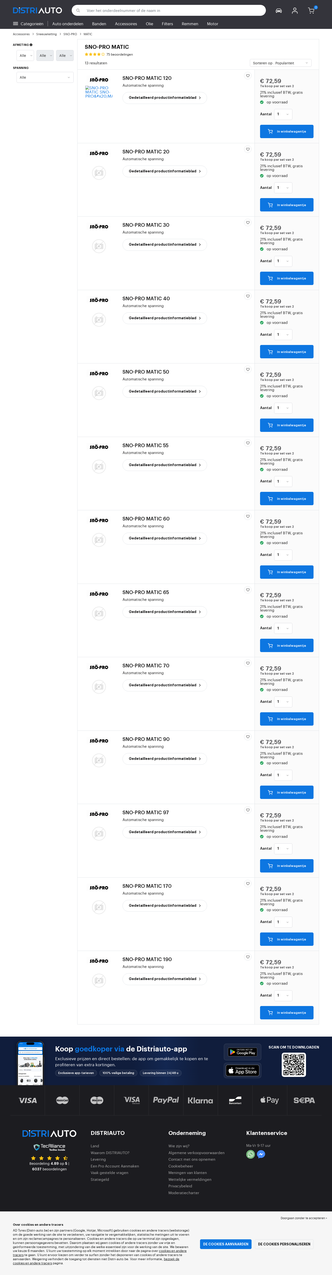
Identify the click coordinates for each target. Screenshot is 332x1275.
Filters (167, 23)
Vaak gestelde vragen (109, 1172)
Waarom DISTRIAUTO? (110, 1152)
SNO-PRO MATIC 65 (145, 592)
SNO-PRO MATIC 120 (147, 78)
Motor (212, 23)
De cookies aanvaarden (225, 1244)
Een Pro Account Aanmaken (115, 1165)
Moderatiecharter (183, 1192)
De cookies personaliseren (284, 1244)
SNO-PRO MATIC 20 (145, 152)
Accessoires (126, 23)
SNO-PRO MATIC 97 (145, 812)
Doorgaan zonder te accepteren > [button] (304, 1218)
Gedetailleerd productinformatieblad (163, 97)
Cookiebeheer (180, 1165)
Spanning (21, 68)
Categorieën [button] (32, 23)
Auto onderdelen (67, 23)
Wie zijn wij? (179, 1145)
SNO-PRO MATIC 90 (146, 739)
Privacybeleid (180, 1185)
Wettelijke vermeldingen (189, 1179)
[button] (279, 10)
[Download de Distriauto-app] (242, 1052)
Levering (98, 1159)
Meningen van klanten (187, 1172)
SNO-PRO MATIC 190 (147, 959)
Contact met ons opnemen (191, 1159)
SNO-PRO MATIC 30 (145, 225)
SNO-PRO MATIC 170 (147, 886)
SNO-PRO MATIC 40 (146, 298)
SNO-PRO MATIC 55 (145, 445)
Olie (149, 23)
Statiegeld (100, 1179)
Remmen (190, 23)
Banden (99, 23)
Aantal (266, 114)
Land (95, 1145)
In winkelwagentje (291, 131)
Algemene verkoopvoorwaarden (196, 1152)
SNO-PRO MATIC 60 (146, 519)
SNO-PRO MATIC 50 (145, 372)
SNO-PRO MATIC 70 (145, 665)
